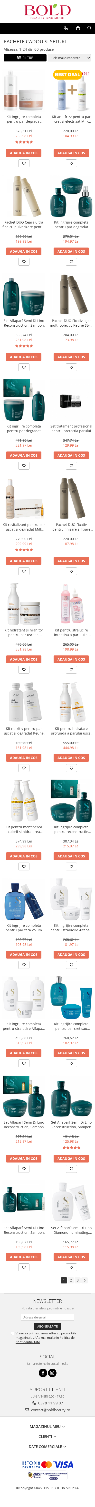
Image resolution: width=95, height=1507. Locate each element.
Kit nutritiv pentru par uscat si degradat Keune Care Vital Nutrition (24, 731)
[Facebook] (43, 1373)
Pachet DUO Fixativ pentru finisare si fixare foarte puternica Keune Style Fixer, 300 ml (71, 527)
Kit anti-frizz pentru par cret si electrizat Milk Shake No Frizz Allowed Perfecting (71, 119)
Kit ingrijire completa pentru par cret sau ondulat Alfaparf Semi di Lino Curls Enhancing (71, 1026)
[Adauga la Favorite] (23, 163)
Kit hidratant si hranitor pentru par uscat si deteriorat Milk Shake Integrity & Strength (23, 632)
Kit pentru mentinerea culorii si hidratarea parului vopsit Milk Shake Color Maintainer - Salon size (23, 829)
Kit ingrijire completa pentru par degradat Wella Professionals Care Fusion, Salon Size (24, 119)
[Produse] (6, 29)
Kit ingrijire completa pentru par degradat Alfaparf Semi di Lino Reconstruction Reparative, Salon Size (24, 428)
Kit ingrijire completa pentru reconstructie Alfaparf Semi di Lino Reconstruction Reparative (71, 829)
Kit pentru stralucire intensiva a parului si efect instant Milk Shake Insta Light (71, 632)
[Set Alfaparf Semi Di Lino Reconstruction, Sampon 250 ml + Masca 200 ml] (71, 1096)
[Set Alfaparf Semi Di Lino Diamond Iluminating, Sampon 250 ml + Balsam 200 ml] (71, 1201)
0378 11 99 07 (50, 1402)
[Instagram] (52, 1373)
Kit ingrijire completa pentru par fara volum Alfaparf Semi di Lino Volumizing (24, 927)
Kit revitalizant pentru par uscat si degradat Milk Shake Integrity (24, 527)
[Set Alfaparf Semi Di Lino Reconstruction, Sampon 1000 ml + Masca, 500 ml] (23, 294)
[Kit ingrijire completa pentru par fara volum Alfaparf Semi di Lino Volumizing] (23, 899)
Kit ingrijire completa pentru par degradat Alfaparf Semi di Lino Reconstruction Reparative (71, 224)
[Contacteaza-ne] (65, 28)
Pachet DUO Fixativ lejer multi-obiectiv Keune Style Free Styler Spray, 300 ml (71, 323)
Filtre (27, 57)
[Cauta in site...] (89, 28)
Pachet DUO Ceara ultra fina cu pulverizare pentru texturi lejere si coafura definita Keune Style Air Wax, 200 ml (23, 224)
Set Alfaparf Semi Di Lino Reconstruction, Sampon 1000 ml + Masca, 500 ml (24, 323)
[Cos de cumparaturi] (78, 28)
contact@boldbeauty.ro (50, 1409)
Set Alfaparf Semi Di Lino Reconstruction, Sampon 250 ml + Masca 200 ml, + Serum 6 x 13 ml (23, 1124)
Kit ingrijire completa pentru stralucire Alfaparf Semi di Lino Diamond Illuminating (71, 927)
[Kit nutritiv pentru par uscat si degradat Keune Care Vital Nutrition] (23, 702)
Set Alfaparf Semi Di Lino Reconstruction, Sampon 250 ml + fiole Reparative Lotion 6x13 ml (24, 1230)
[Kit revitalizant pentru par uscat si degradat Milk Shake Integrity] (23, 498)
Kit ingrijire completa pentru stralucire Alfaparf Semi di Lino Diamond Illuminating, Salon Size (24, 1026)
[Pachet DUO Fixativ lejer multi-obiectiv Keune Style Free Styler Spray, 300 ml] (71, 294)
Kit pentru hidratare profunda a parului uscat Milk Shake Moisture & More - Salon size (71, 731)
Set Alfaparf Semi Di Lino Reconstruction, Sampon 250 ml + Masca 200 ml (71, 1124)
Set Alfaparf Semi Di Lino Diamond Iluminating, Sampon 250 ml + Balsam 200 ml (71, 1230)
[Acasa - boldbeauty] (47, 12)
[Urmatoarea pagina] (84, 1280)
